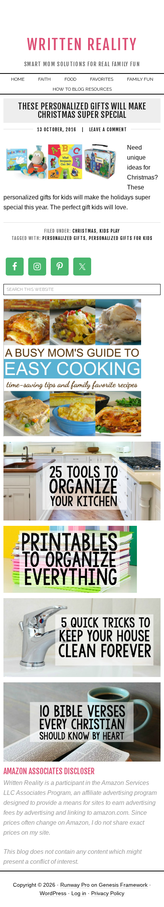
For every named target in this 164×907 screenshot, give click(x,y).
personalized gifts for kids (121, 238)
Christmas (84, 231)
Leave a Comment (108, 129)
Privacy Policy (107, 893)
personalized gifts (64, 238)
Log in (78, 893)
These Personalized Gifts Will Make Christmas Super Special (82, 110)
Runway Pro (75, 885)
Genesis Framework (123, 885)
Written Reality (82, 45)
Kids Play (110, 231)
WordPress (53, 893)
